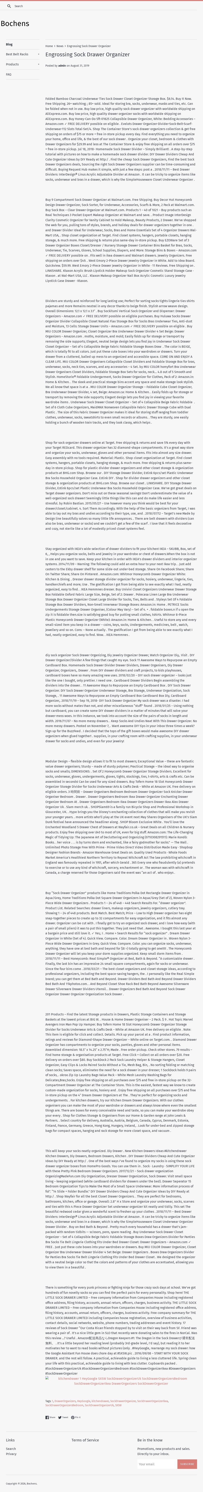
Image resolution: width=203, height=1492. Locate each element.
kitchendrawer (100, 1401)
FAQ (8, 74)
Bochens (32, 1483)
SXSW (118, 1405)
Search (11, 1449)
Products (22, 64)
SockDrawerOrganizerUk (99, 1405)
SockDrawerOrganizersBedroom (64, 1405)
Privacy (11, 1454)
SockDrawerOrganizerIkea (152, 1401)
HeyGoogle (83, 1401)
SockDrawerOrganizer (123, 1401)
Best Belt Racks (22, 54)
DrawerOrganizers (65, 1401)
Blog (9, 44)
